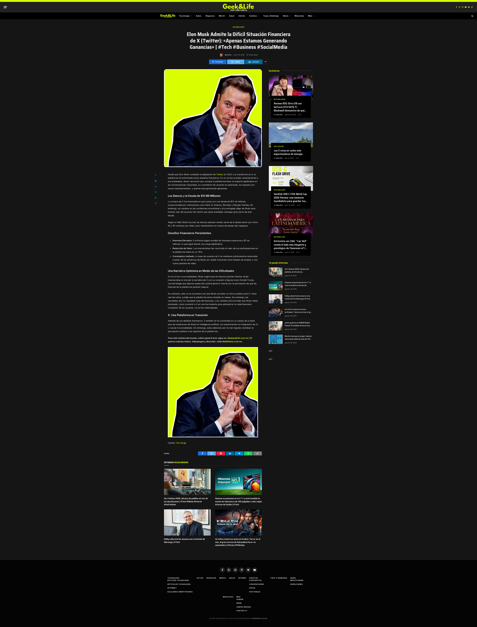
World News (296, 584)
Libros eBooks (243, 607)
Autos (198, 16)
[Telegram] (156, 192)
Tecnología (184, 16)
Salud (231, 16)
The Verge (181, 443)
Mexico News (296, 580)
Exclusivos (279, 146)
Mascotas (299, 16)
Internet (172, 588)
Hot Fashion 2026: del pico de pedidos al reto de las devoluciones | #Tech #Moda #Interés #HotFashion (186, 501)
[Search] (472, 16)
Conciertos (255, 580)
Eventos (253, 16)
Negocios (210, 16)
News (285, 16)
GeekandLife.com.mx (237, 338)
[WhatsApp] (156, 197)
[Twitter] (156, 181)
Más (310, 16)
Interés (241, 16)
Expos (252, 588)
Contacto (241, 611)
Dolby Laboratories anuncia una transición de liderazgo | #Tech (184, 541)
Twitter (219, 174)
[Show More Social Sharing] (265, 62)
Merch (222, 16)
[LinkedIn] (156, 186)
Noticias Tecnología (178, 580)
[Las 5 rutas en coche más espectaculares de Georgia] (291, 134)
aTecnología (238, 27)
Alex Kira (228, 55)
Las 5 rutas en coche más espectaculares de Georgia (288, 152)
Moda (239, 603)
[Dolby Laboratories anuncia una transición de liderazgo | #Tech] (187, 522)
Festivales (254, 592)
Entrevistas (279, 237)
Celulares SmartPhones (180, 592)
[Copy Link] (156, 203)
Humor (239, 599)
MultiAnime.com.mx (232, 341)
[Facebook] (156, 175)
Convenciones (256, 584)
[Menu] (5, 7)
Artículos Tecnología (179, 584)
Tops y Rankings (271, 16)
